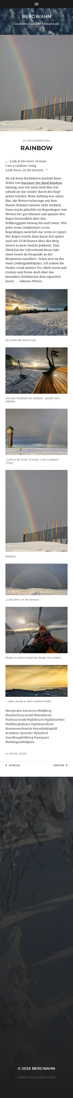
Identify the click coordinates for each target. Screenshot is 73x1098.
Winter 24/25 (17, 753)
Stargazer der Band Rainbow (41, 183)
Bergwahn (36, 16)
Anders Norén (45, 1077)
